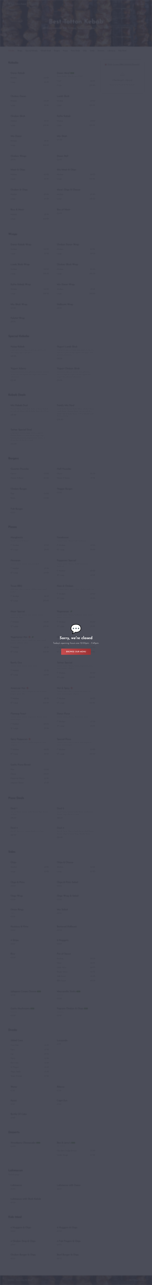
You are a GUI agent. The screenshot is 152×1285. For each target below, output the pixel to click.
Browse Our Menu (76, 652)
